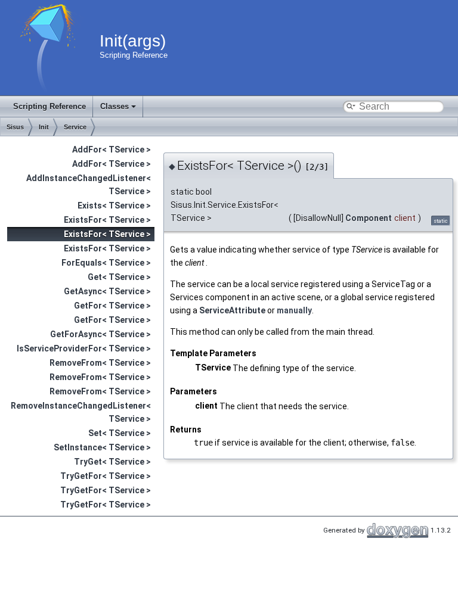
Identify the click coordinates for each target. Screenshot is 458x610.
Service (75, 126)
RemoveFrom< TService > (100, 363)
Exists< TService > (114, 205)
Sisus (15, 126)
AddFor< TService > (111, 149)
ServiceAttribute (232, 310)
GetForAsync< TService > (100, 334)
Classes (114, 106)
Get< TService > (119, 277)
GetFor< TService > (112, 305)
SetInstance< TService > (102, 447)
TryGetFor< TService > (105, 476)
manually (294, 310)
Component (368, 218)
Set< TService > (119, 433)
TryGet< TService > (112, 461)
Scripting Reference (49, 106)
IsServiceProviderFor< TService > (84, 348)
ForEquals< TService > (106, 262)
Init (44, 126)
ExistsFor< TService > (107, 220)
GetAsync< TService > (107, 291)
